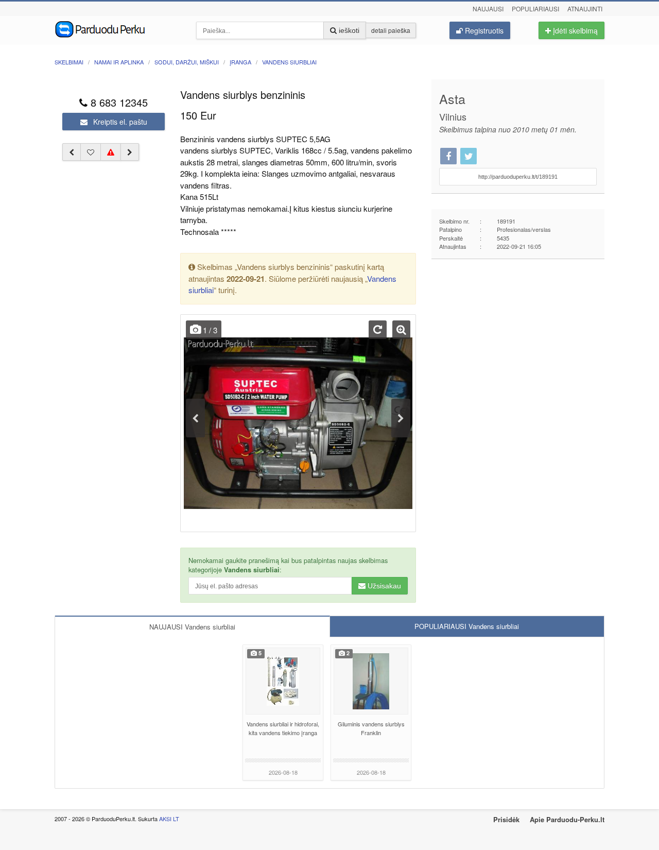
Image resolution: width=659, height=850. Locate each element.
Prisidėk (506, 819)
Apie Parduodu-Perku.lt (567, 819)
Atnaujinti (584, 8)
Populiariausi (535, 8)
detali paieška (390, 30)
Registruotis (483, 30)
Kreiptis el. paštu (119, 121)
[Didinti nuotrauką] (401, 329)
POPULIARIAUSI (466, 626)
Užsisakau (383, 586)
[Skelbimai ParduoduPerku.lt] (118, 28)
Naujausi (488, 8)
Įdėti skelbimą (574, 30)
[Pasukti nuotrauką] (378, 329)
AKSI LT (169, 818)
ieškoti (348, 30)
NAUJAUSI (192, 627)
